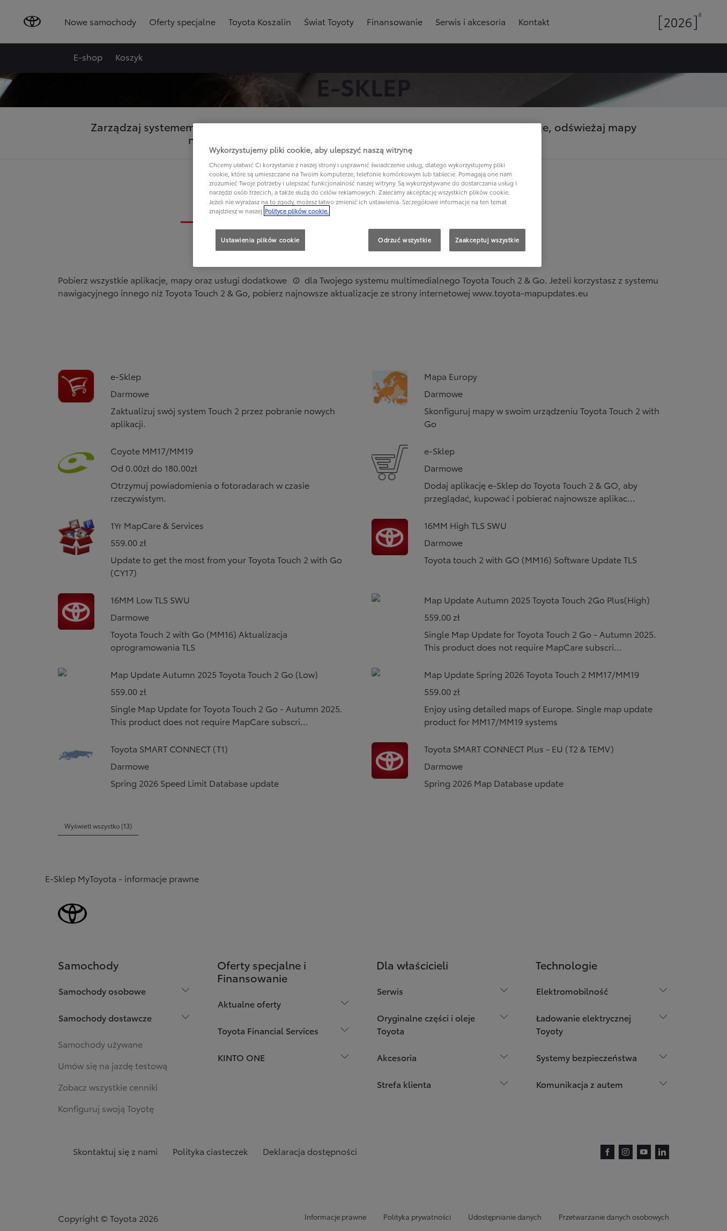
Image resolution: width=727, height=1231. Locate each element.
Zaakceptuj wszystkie (487, 239)
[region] (367, 195)
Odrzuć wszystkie (404, 239)
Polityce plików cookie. (297, 210)
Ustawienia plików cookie (260, 239)
